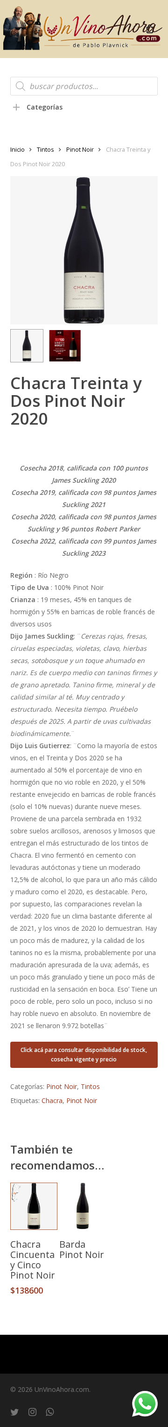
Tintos (45, 149)
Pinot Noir (80, 149)
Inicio (17, 149)
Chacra (52, 1100)
